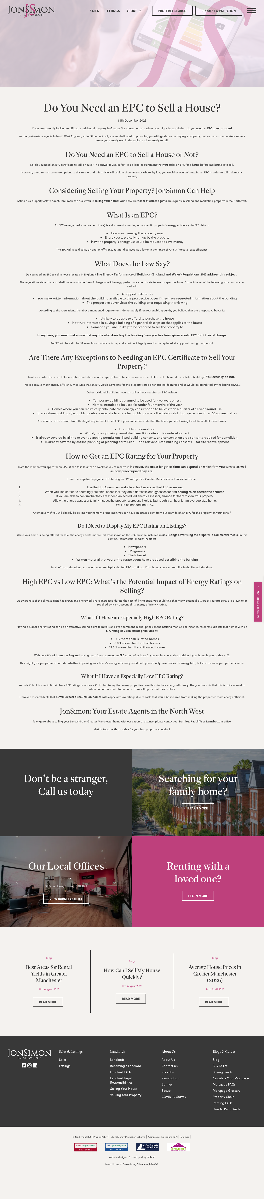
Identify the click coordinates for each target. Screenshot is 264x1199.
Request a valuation (219, 11)
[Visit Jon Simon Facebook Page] (23, 1065)
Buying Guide (222, 1072)
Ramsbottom (214, 721)
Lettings (113, 11)
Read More (48, 1002)
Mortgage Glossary (226, 1090)
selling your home (106, 201)
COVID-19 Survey (174, 1097)
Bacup (166, 1090)
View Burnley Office (66, 899)
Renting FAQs (222, 1103)
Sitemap (185, 1136)
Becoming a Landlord (125, 1066)
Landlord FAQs (120, 1072)
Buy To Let (220, 1066)
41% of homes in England (63, 655)
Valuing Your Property (125, 1095)
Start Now (225, 610)
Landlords (117, 1059)
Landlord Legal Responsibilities (121, 1080)
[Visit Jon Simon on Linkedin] (35, 1065)
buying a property (188, 136)
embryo (151, 1157)
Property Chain (223, 1097)
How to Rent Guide (226, 1109)
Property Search (172, 11)
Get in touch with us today (111, 729)
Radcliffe (196, 721)
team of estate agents (152, 201)
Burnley (184, 721)
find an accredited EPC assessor (159, 487)
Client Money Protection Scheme (128, 1136)
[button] (17, 881)
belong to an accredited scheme (201, 491)
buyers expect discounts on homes (78, 697)
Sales (94, 11)
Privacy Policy (100, 1136)
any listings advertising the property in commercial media (200, 535)
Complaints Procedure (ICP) (163, 1136)
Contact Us (170, 1066)
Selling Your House (123, 1088)
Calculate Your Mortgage (231, 1078)
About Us (133, 11)
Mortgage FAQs (224, 1084)
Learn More (198, 808)
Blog (216, 1059)
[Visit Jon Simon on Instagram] (29, 1065)
